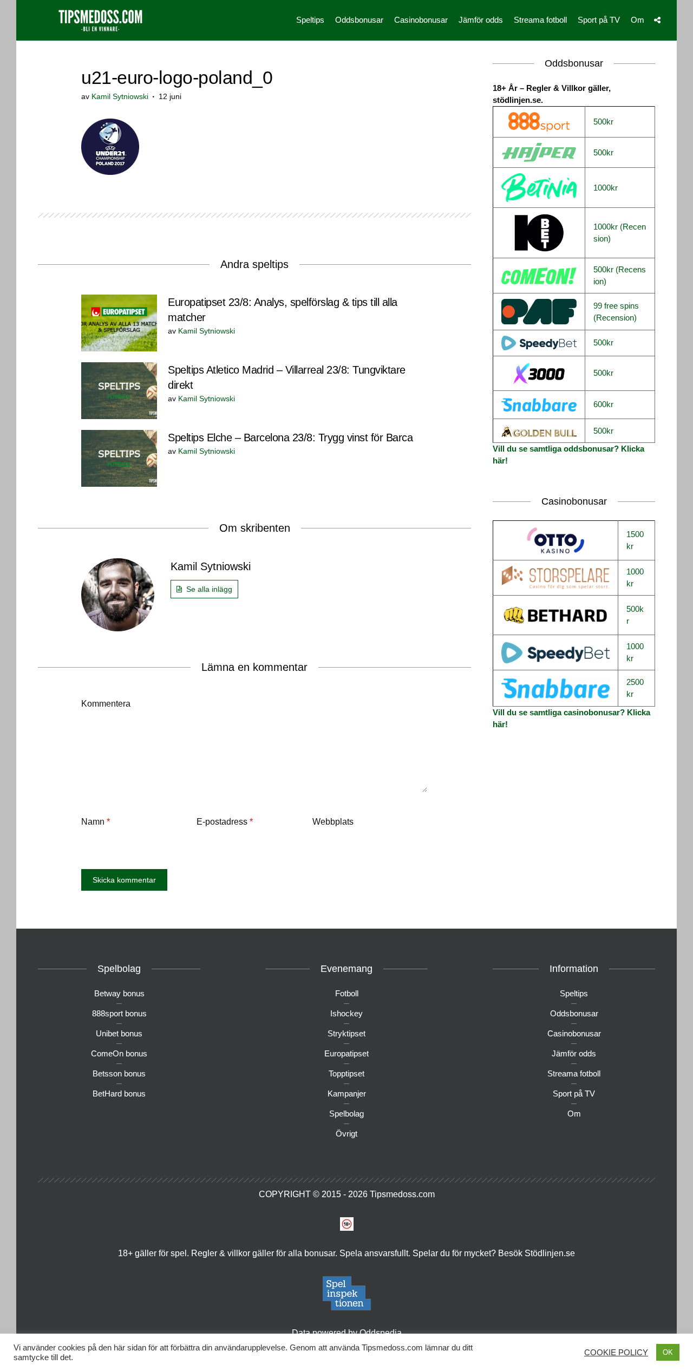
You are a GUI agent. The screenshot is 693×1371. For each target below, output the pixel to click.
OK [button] (668, 1352)
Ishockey (346, 1013)
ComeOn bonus (119, 1053)
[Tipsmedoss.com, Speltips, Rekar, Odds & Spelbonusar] (100, 19)
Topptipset (346, 1073)
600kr (603, 404)
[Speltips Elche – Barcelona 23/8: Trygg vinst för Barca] (119, 457)
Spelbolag (346, 1113)
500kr (603, 121)
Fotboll (346, 993)
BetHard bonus (119, 1093)
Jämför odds (481, 19)
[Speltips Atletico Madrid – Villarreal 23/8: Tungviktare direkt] (119, 390)
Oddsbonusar (359, 19)
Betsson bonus (119, 1073)
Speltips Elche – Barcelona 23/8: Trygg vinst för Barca (290, 437)
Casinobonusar (421, 19)
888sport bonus (119, 1013)
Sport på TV (599, 19)
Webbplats (333, 821)
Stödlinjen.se (550, 1253)
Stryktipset (346, 1033)
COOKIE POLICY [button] (616, 1352)
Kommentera (105, 703)
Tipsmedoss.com (402, 1194)
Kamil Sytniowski (119, 96)
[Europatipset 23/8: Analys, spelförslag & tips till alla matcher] (119, 322)
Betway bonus (119, 993)
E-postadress (225, 821)
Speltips (310, 19)
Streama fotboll (540, 19)
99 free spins (616, 305)
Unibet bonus (119, 1033)
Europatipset (346, 1053)
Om (637, 19)
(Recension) (615, 317)
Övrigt (346, 1133)
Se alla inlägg (209, 589)
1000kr (605, 187)
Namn (95, 821)
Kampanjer (347, 1093)
